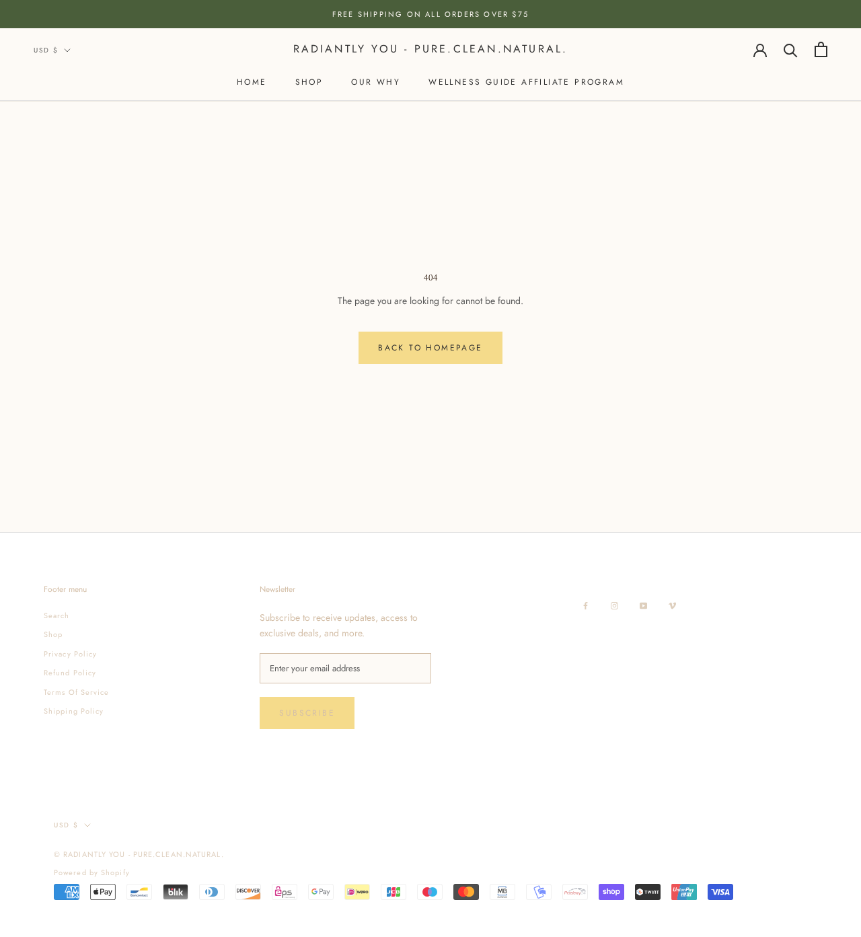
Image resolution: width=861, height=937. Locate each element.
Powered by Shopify (92, 872)
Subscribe (307, 713)
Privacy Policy (70, 653)
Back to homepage (430, 348)
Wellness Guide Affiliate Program (526, 82)
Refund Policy (70, 672)
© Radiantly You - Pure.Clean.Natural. (139, 854)
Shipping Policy (74, 711)
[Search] (791, 49)
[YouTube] (643, 605)
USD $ (46, 50)
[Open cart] (821, 49)
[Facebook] (585, 605)
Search (57, 615)
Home (252, 82)
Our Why (375, 82)
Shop (309, 82)
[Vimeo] (672, 605)
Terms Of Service (77, 692)
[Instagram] (614, 605)
